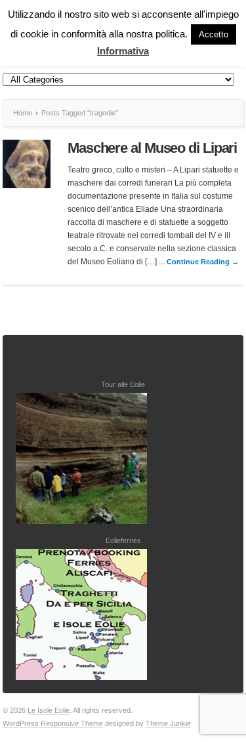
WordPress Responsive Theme (53, 723)
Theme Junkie (168, 723)
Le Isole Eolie (49, 710)
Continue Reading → (203, 262)
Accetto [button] (213, 34)
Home (22, 113)
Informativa (123, 50)
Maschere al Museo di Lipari (152, 148)
